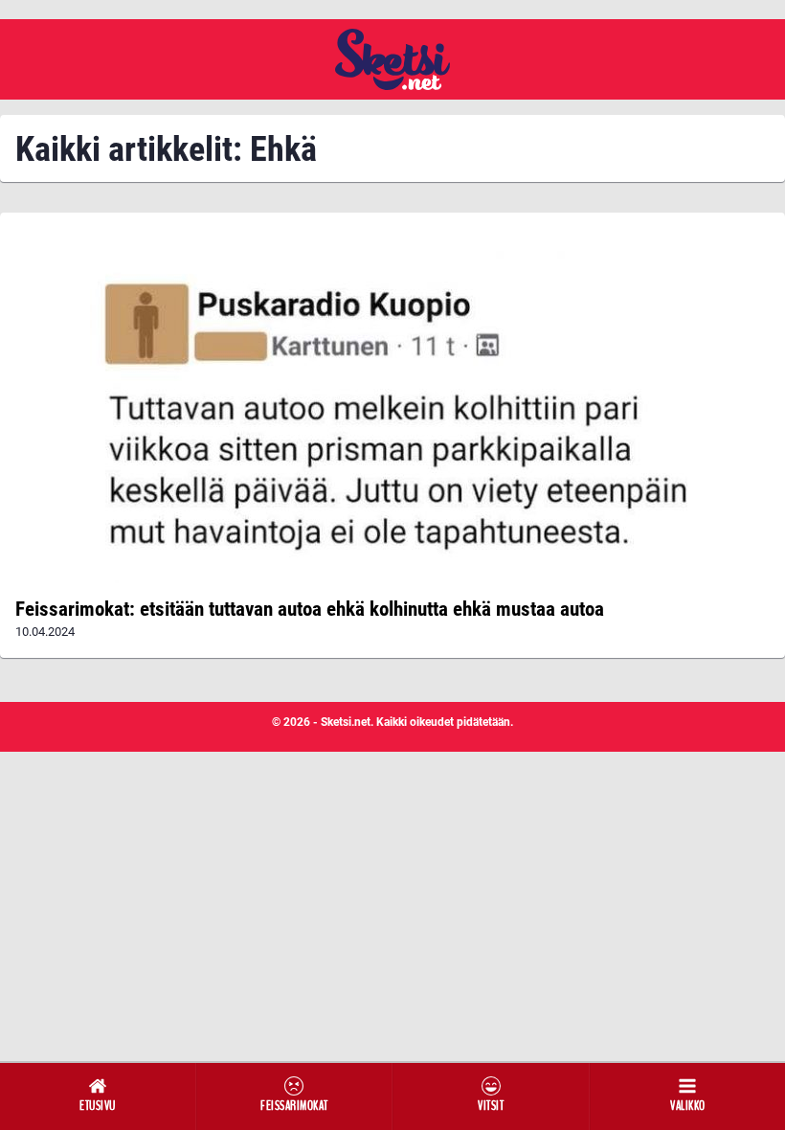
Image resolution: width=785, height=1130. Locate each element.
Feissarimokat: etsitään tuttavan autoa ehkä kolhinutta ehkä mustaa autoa (309, 609)
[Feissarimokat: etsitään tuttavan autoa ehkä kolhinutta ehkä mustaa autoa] (392, 405)
